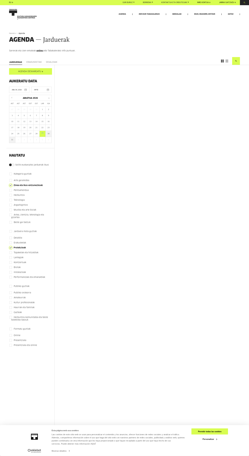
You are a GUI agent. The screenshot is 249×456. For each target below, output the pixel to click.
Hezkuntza (19, 195)
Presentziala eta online (25, 345)
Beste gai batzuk (22, 222)
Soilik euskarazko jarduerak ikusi (32, 165)
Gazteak (18, 312)
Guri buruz (128, 2)
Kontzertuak (20, 262)
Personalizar (208, 439)
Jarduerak (15, 62)
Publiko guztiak (21, 286)
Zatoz (230, 14)
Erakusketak (34, 62)
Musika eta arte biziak (25, 210)
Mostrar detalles (59, 451)
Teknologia (19, 200)
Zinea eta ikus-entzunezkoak (28, 185)
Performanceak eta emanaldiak (29, 277)
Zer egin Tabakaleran (149, 14)
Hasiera (12, 33)
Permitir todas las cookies (210, 431)
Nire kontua (203, 2)
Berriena (147, 2)
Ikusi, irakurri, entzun (204, 14)
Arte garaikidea (21, 180)
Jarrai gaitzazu (226, 2)
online (39, 51)
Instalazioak (20, 272)
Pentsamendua (21, 190)
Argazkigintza (21, 205)
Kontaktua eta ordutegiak (174, 2)
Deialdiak (51, 62)
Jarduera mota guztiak (25, 231)
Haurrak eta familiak (24, 307)
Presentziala (20, 340)
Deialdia (18, 238)
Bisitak (17, 267)
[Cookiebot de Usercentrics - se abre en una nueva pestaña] (34, 451)
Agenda (122, 14)
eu (10, 2)
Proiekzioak (20, 248)
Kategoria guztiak (23, 174)
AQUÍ (93, 444)
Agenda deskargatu (29, 71)
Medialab (176, 14)
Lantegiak (18, 257)
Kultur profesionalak (24, 302)
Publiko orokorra (22, 293)
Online (17, 335)
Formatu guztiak (22, 329)
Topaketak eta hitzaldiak (26, 253)
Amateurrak (20, 298)
